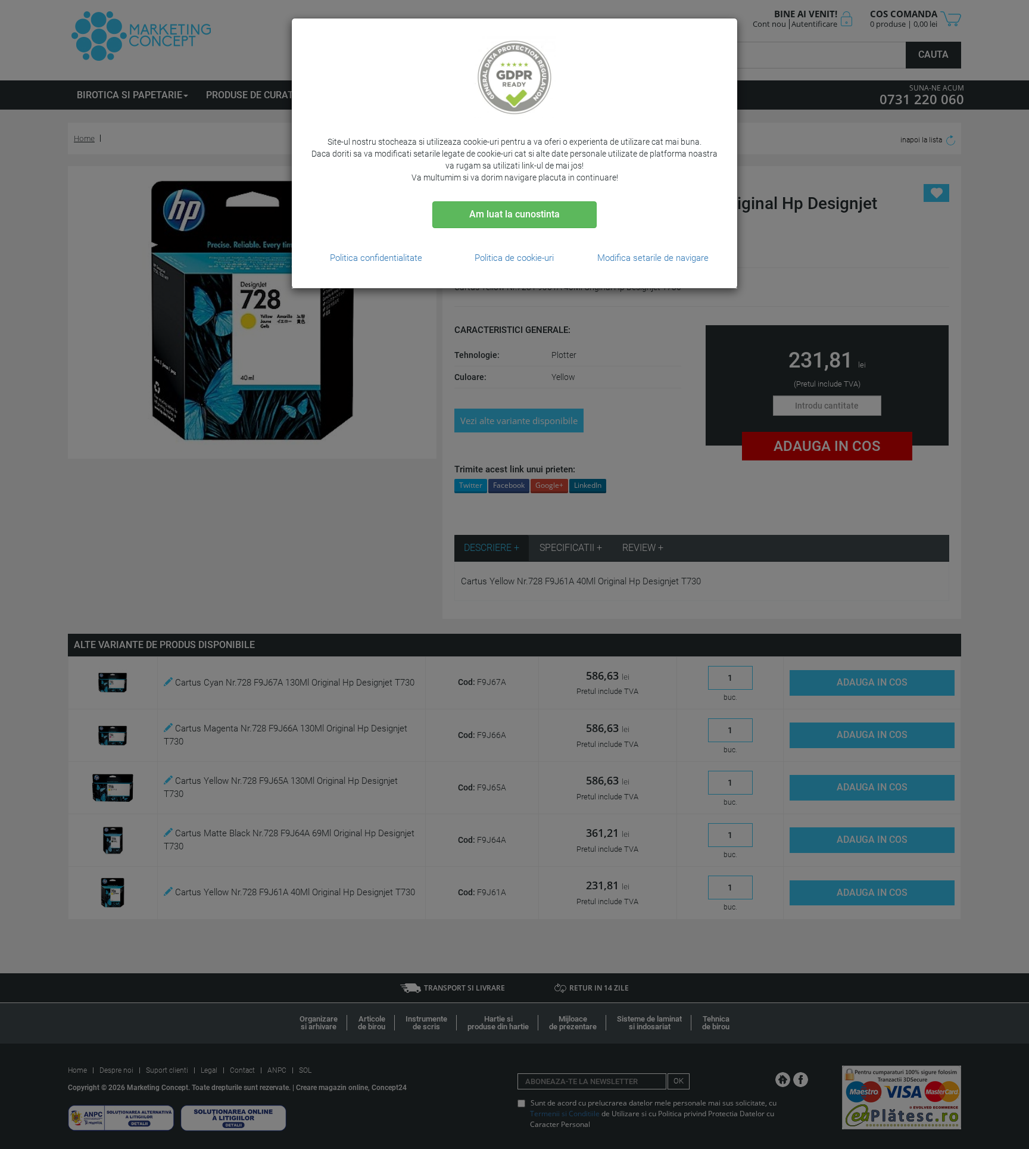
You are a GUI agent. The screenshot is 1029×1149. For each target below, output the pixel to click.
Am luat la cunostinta (514, 214)
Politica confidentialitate (376, 258)
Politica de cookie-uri (514, 258)
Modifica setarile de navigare (653, 258)
